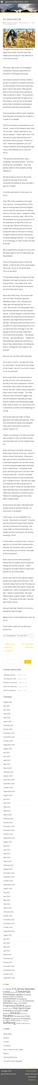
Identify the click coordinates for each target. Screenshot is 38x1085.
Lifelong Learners (9, 675)
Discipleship (19, 1001)
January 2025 (7, 776)
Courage (7, 1000)
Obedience (24, 1013)
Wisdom (27, 1023)
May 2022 (6, 900)
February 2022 (8, 912)
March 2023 (7, 861)
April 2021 (6, 951)
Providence (6, 1021)
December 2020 (8, 966)
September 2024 (9, 791)
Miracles (15, 1013)
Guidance (27, 1006)
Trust (18, 1023)
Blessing (13, 992)
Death (13, 1001)
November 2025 (9, 737)
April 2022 (6, 904)
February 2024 (8, 819)
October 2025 (8, 741)
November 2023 (9, 830)
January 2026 (7, 729)
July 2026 (6, 706)
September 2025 (9, 745)
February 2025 (8, 772)
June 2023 (6, 850)
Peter (27, 1016)
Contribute (7, 1046)
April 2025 (6, 764)
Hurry (21, 636)
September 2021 (9, 931)
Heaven (5, 1008)
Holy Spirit (18, 1008)
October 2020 (8, 974)
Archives (6, 1038)
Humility (7, 1010)
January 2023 (7, 869)
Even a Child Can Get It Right (13, 1050)
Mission (6, 1053)
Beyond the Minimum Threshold (10, 647)
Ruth (25, 636)
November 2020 (9, 970)
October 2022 (8, 881)
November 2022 (9, 877)
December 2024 (8, 780)
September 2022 (9, 885)
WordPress (32, 1080)
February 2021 (8, 958)
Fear (24, 1002)
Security (17, 1021)
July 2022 (6, 892)
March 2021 (7, 955)
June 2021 (6, 943)
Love (25, 1010)
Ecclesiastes (28, 1000)
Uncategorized (11, 636)
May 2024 (6, 807)
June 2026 (6, 710)
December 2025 (8, 733)
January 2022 (7, 916)
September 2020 (9, 978)
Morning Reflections (11, 23)
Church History (16, 996)
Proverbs (26, 1018)
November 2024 (9, 784)
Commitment (9, 998)
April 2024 (6, 811)
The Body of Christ (9, 679)
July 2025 (6, 752)
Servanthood (24, 1020)
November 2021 (9, 923)
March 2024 (7, 815)
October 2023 (8, 834)
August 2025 (7, 749)
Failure (15, 1003)
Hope (27, 1008)
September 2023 (9, 838)
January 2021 (7, 962)
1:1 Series (7, 989)
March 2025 (7, 768)
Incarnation (17, 1010)
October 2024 (8, 787)
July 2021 (6, 939)
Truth (23, 1023)
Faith (20, 1003)
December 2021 (8, 920)
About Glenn (7, 1034)
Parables (8, 1016)
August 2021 (7, 935)
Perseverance (19, 1016)
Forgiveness (9, 1005)
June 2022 (6, 896)
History (10, 1008)
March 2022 (7, 908)
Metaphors (6, 1013)
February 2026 (8, 725)
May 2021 (6, 947)
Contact (6, 1042)
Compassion (22, 999)
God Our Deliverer (9, 690)
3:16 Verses (17, 989)
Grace (20, 1005)
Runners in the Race (10, 683)
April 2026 (6, 718)
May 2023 (6, 853)
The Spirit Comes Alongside (12, 1061)
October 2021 (8, 927)
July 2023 (6, 846)
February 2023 (8, 865)
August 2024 (7, 795)
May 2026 (6, 714)
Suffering (9, 1023)
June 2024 (6, 803)
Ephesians (8, 1002)
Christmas (23, 991)
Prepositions (16, 1019)
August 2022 (7, 888)
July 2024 (6, 799)
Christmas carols (12, 994)
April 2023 (6, 857)
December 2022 (8, 873)
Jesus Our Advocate (10, 686)
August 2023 (7, 842)
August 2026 (7, 702)
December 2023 (8, 826)
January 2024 (7, 822)
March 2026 (7, 721)
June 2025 (6, 756)
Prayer (7, 1018)
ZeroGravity (30, 1071)
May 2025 (6, 760)
